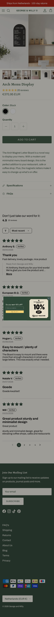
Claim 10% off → (14, 311)
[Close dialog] (48, 298)
